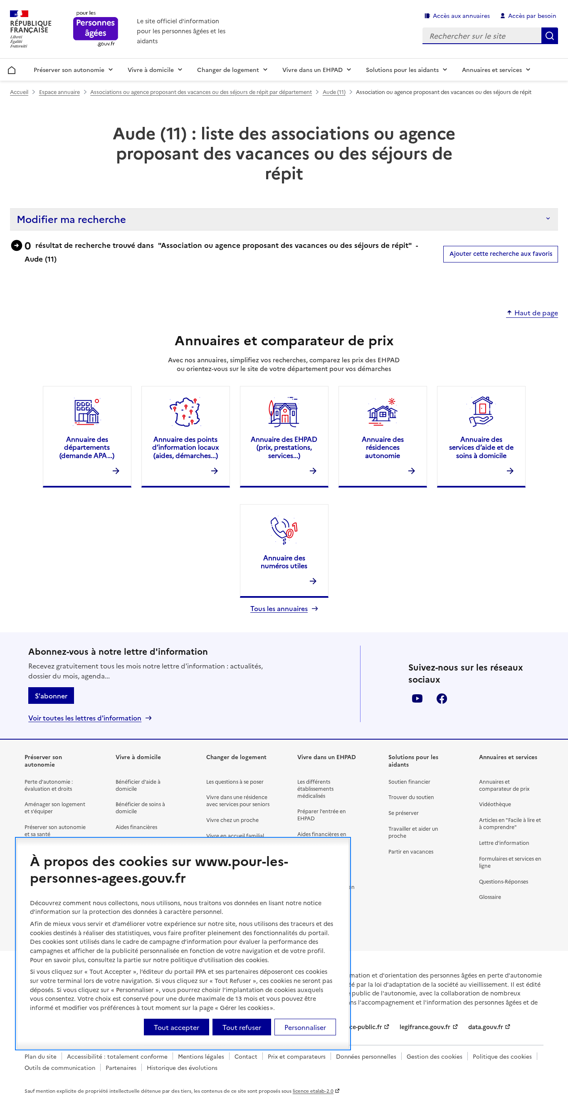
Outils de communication (60, 1067)
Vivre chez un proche (232, 819)
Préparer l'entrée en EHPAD (321, 814)
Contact (246, 1056)
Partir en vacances (410, 851)
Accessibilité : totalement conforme (117, 1056)
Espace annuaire (59, 91)
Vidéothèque (495, 803)
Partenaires (121, 1067)
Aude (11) (334, 91)
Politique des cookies (502, 1056)
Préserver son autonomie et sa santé (55, 830)
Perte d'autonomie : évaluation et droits (49, 785)
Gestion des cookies (434, 1056)
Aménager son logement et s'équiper (55, 807)
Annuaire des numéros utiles (284, 561)
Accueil (12, 69)
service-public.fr (359, 1026)
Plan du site (41, 1056)
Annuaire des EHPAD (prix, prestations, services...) (284, 446)
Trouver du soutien (411, 796)
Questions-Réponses (503, 881)
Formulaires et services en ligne (510, 862)
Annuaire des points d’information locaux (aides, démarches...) (185, 446)
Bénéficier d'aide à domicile (138, 785)
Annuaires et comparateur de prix (504, 785)
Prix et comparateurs (297, 1056)
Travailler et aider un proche (413, 832)
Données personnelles (366, 1056)
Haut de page (536, 313)
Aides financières (136, 826)
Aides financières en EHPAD (321, 837)
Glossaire (490, 896)
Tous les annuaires (279, 608)
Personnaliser (305, 1027)
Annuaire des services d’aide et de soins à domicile (481, 446)
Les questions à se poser (235, 781)
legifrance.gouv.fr (425, 1026)
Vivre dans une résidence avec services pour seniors (237, 800)
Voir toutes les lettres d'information (84, 718)
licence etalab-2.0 (313, 1091)
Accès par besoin (532, 15)
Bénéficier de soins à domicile (140, 807)
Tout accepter (176, 1027)
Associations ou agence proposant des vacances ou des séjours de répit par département (201, 91)
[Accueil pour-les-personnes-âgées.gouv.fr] (96, 29)
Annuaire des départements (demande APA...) (86, 446)
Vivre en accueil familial (235, 835)
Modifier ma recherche (71, 218)
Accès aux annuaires (461, 15)
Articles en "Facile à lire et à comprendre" (510, 823)
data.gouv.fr (485, 1026)
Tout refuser (241, 1027)
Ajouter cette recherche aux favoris (500, 253)
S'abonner (51, 695)
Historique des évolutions (182, 1067)
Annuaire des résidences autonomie (383, 446)
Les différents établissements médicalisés (315, 788)
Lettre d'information (504, 842)
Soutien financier (409, 781)
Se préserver (403, 812)
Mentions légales (201, 1056)
